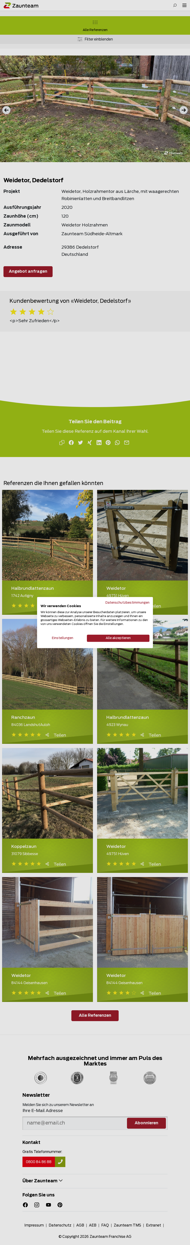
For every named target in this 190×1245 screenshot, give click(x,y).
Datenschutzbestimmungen (127, 602)
